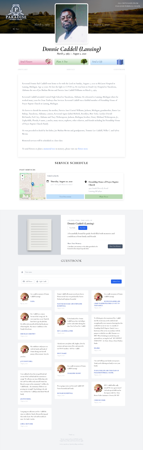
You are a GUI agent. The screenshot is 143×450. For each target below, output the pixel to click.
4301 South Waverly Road (98, 188)
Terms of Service (76, 441)
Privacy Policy (66, 441)
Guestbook (119, 69)
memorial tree (49, 149)
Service (71, 69)
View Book (72, 228)
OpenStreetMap (73, 444)
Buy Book (82, 228)
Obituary (23, 69)
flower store (83, 149)
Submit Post (116, 281)
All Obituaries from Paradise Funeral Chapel (127, 4)
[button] (32, 184)
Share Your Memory (115, 246)
